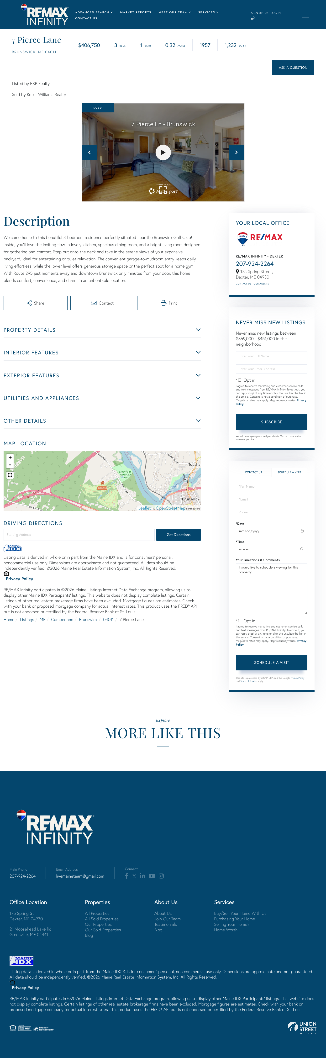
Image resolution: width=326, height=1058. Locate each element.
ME (42, 619)
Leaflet (144, 508)
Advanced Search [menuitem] (92, 12)
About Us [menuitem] (163, 913)
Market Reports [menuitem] (135, 12)
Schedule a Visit (289, 472)
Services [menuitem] (206, 12)
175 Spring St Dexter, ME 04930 (26, 916)
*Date (240, 523)
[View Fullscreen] (10, 475)
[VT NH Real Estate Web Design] (302, 1028)
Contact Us (243, 283)
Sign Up (257, 13)
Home (9, 619)
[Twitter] (134, 876)
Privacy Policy (19, 578)
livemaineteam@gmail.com (80, 876)
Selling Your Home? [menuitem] (231, 924)
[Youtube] (152, 876)
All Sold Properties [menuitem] (102, 918)
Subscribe (271, 422)
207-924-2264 (255, 264)
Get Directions (178, 534)
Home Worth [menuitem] (225, 929)
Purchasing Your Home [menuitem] (234, 918)
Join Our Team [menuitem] (167, 918)
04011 (108, 619)
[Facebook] (126, 876)
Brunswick (88, 619)
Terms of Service (248, 681)
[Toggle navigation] (305, 15)
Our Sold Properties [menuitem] (103, 929)
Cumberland (62, 619)
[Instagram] (161, 876)
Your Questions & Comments (258, 560)
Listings (27, 619)
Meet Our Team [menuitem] (173, 12)
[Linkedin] (142, 876)
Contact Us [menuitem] (86, 18)
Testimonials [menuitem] (165, 924)
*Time (240, 542)
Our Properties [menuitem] (98, 924)
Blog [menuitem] (89, 935)
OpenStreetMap (170, 508)
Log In (275, 13)
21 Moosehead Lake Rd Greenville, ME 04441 (31, 931)
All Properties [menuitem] (97, 913)
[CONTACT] (293, 67)
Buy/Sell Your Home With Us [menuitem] (240, 913)
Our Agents (261, 283)
